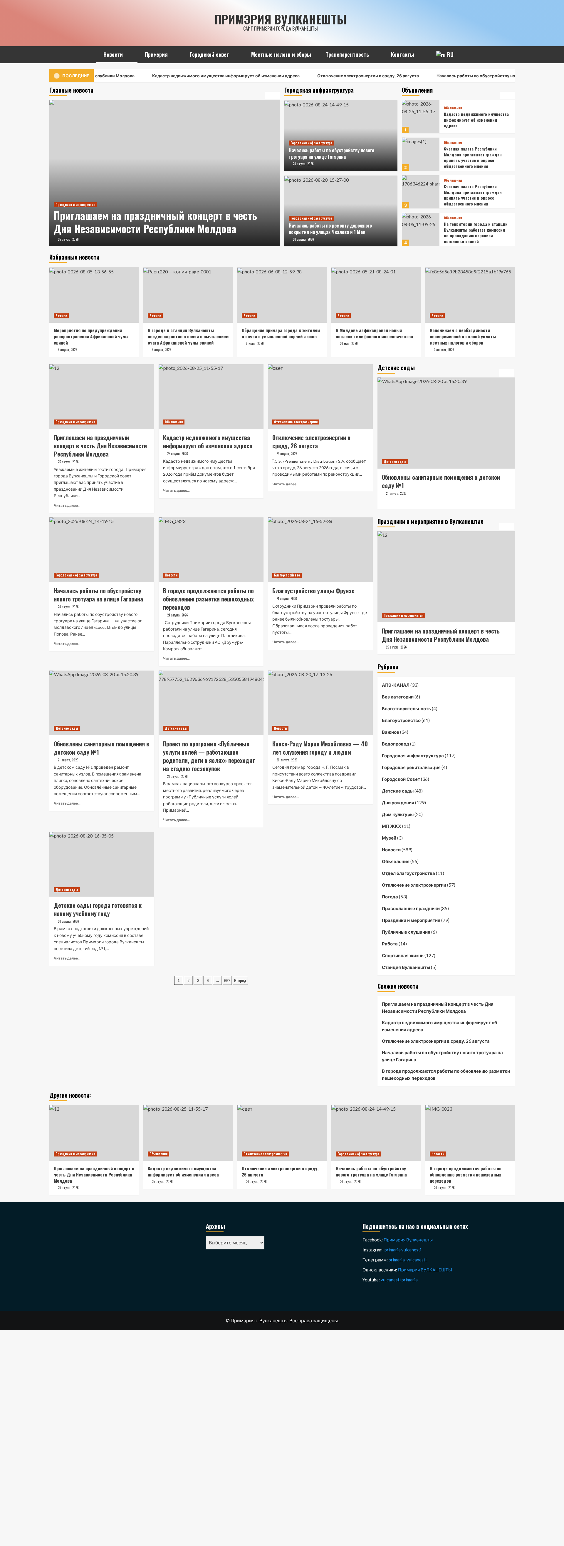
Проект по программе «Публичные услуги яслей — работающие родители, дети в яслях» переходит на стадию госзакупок (442, 485)
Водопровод (395, 743)
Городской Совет (401, 779)
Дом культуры (398, 814)
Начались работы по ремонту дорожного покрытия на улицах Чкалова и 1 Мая (330, 228)
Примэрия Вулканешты (281, 19)
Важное (61, 315)
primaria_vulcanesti (408, 1259)
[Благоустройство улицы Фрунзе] (320, 549)
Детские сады (67, 728)
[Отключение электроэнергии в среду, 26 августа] (320, 396)
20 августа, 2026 (303, 239)
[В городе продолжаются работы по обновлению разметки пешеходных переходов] (211, 549)
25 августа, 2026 (68, 239)
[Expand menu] (126, 55)
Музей (389, 837)
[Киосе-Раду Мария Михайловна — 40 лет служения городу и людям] (320, 703)
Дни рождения (398, 802)
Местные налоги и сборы (281, 54)
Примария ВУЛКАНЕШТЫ (425, 1269)
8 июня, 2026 (255, 343)
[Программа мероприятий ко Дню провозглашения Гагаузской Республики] (446, 576)
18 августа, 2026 (396, 647)
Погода (390, 896)
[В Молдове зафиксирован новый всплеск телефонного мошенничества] (376, 295)
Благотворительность (406, 708)
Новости (113, 54)
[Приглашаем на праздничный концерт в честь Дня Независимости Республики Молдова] (164, 173)
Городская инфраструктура (311, 143)
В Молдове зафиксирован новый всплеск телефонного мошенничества (374, 333)
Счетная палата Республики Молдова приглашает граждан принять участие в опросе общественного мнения (473, 119)
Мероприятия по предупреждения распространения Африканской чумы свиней (91, 336)
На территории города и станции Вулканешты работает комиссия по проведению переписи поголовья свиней (476, 195)
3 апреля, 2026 (444, 349)
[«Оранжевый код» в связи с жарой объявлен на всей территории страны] (420, 229)
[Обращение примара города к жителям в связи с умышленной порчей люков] (282, 295)
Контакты (402, 54)
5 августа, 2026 (67, 349)
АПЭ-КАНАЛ (395, 685)
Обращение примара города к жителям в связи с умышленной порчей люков (281, 333)
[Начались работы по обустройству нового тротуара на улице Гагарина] (101, 549)
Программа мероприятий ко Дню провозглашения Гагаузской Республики (445, 635)
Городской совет (209, 54)
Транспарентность (347, 54)
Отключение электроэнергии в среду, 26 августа (325, 76)
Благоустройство (287, 575)
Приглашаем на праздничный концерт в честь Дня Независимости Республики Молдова (155, 222)
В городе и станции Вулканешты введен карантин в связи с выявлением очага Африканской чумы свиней (188, 336)
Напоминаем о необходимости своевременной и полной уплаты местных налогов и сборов (463, 336)
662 (227, 980)
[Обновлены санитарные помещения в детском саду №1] (101, 703)
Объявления (453, 105)
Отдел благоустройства (408, 873)
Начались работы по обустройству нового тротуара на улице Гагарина (467, 76)
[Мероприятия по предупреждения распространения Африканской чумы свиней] (94, 295)
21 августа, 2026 (396, 501)
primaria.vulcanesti (403, 1249)
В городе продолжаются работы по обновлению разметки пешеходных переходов (446, 1074)
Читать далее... (67, 505)
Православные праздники (411, 908)
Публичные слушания (406, 932)
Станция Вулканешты (406, 967)
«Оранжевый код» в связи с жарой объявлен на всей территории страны (471, 232)
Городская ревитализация (411, 767)
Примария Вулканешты (408, 1239)
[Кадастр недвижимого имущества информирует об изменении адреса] (211, 396)
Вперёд (240, 980)
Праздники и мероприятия (75, 204)
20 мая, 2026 (349, 343)
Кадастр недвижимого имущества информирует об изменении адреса (183, 76)
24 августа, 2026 (303, 163)
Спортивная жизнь (403, 955)
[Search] (511, 53)
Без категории (398, 696)
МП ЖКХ (391, 826)
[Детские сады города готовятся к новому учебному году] (101, 864)
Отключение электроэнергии (296, 421)
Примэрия (156, 54)
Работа (390, 943)
